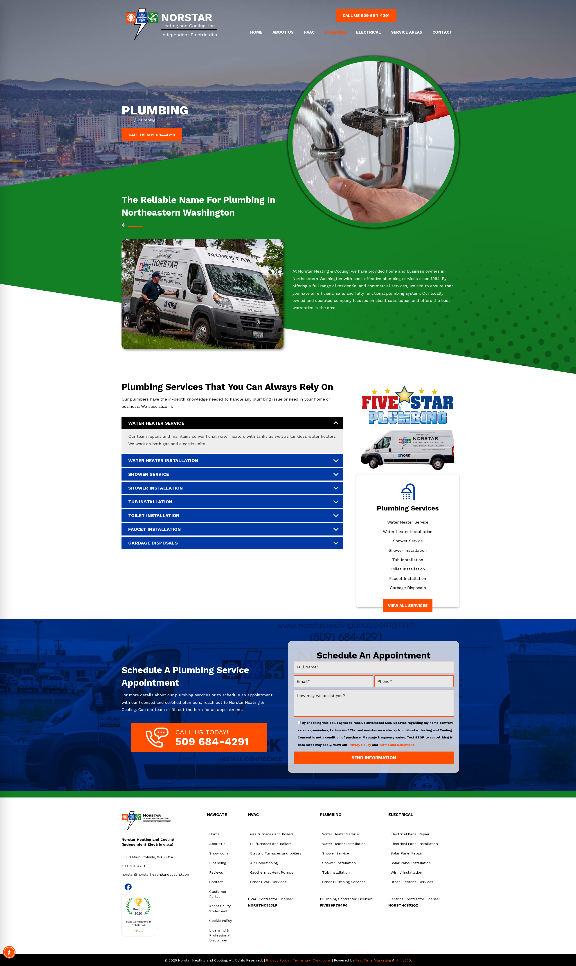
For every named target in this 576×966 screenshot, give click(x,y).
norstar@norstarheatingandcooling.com (156, 874)
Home (127, 120)
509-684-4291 (133, 866)
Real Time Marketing (373, 960)
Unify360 (403, 960)
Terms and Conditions (396, 745)
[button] (366, 15)
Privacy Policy (360, 745)
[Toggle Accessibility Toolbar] (9, 952)
